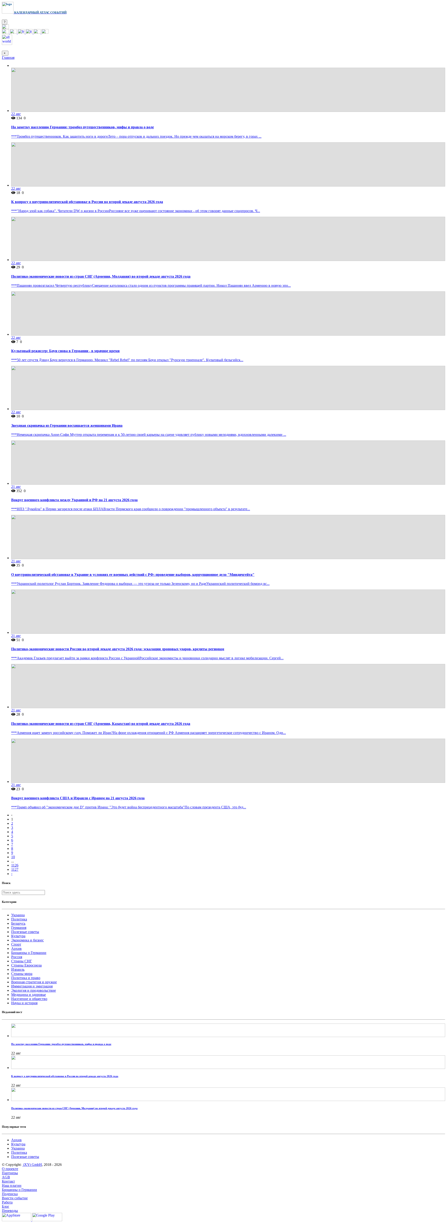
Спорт (16, 944)
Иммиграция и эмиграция (32, 986)
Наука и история (24, 1003)
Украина (18, 915)
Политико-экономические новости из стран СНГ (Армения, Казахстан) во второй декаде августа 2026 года (100, 724)
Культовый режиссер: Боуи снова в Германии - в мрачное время (65, 351)
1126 (14, 865)
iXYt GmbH (32, 1165)
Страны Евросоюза (26, 965)
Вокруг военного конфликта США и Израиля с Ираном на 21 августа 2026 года (78, 798)
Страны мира (21, 974)
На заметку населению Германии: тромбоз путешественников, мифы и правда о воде (82, 127)
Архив (16, 949)
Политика (19, 919)
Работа (7, 1202)
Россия (16, 957)
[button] (5, 28)
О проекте (10, 1169)
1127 (14, 869)
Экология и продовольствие (33, 990)
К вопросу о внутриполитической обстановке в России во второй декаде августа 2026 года (87, 202)
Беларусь (18, 923)
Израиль (17, 969)
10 (13, 857)
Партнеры (10, 1173)
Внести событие (15, 1198)
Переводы (10, 1211)
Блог (5, 1206)
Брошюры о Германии (28, 953)
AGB (6, 1177)
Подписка (10, 1194)
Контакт (8, 1181)
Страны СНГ (21, 961)
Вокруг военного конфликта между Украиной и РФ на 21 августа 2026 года (74, 500)
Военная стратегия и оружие (34, 982)
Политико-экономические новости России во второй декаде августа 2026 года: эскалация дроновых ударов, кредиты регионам (117, 649)
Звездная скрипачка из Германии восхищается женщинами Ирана (66, 425)
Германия (18, 928)
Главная (8, 58)
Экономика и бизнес (27, 940)
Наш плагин (11, 1185)
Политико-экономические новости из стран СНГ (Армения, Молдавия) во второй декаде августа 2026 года (100, 276)
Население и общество (29, 999)
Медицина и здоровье (28, 995)
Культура (18, 936)
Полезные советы (25, 932)
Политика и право (25, 978)
